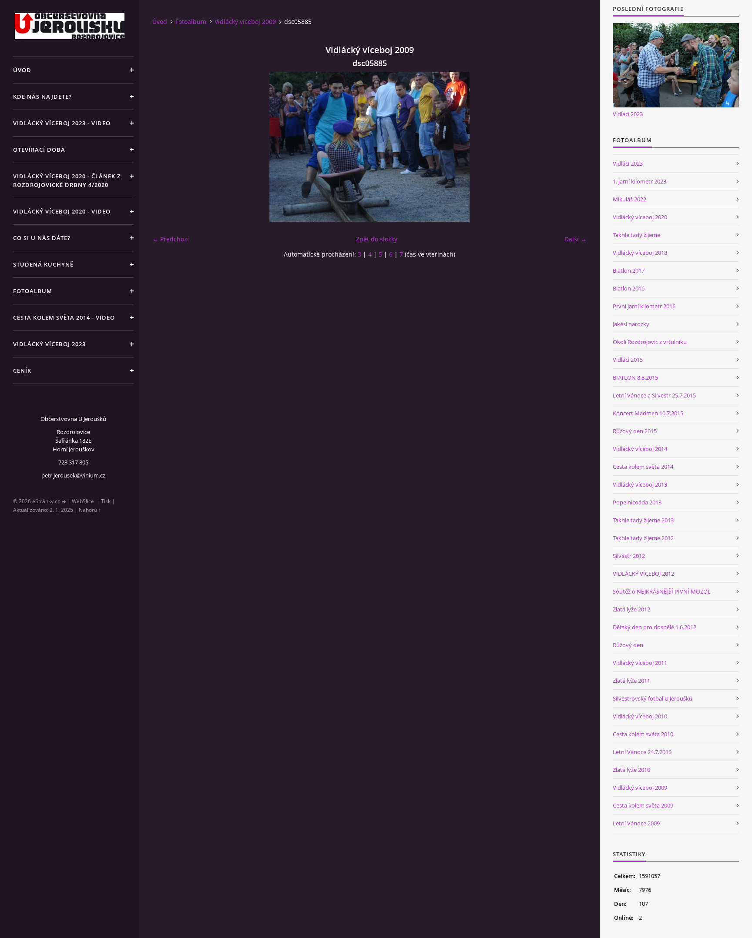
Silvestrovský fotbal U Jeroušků (652, 698)
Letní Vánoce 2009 (636, 823)
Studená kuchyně (43, 264)
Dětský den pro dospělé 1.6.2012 (654, 627)
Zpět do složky (376, 239)
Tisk (106, 501)
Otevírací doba (39, 150)
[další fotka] (572, 147)
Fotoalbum (32, 291)
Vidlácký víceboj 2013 (640, 484)
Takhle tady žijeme (636, 235)
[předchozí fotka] (166, 147)
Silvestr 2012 (629, 556)
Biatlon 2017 (629, 270)
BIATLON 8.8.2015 (635, 377)
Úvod (22, 70)
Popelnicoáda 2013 (637, 502)
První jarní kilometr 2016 (644, 306)
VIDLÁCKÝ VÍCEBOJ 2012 (643, 573)
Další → (575, 239)
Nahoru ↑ (90, 510)
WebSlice (83, 501)
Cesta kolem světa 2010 (643, 734)
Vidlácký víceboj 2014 (640, 449)
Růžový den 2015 (635, 431)
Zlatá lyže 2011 (631, 680)
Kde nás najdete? (42, 96)
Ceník (22, 370)
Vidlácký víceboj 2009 (245, 21)
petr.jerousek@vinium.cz (73, 475)
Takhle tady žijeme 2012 (643, 538)
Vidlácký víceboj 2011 (640, 663)
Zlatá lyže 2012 (631, 609)
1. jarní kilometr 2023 (639, 181)
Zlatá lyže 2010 (631, 770)
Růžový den (628, 645)
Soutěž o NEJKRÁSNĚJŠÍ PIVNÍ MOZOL (662, 591)
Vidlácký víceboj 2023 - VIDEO (62, 123)
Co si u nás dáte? (41, 238)
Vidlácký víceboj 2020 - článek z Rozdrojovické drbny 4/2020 (67, 180)
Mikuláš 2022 (629, 199)
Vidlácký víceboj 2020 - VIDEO (62, 211)
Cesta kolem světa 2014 (643, 467)
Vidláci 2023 (628, 114)
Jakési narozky (631, 324)
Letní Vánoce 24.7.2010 (642, 752)
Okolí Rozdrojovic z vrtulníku (650, 342)
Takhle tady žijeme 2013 (643, 520)
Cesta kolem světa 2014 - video (64, 317)
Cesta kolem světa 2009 (643, 805)
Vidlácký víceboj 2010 (640, 716)
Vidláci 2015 (628, 360)
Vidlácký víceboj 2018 (640, 253)
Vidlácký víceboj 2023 (49, 344)
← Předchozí (170, 239)
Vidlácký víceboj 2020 (640, 217)
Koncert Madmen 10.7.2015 (648, 413)
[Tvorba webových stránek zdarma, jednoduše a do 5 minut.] (64, 501)
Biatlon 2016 (629, 288)
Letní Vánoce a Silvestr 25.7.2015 (654, 395)
